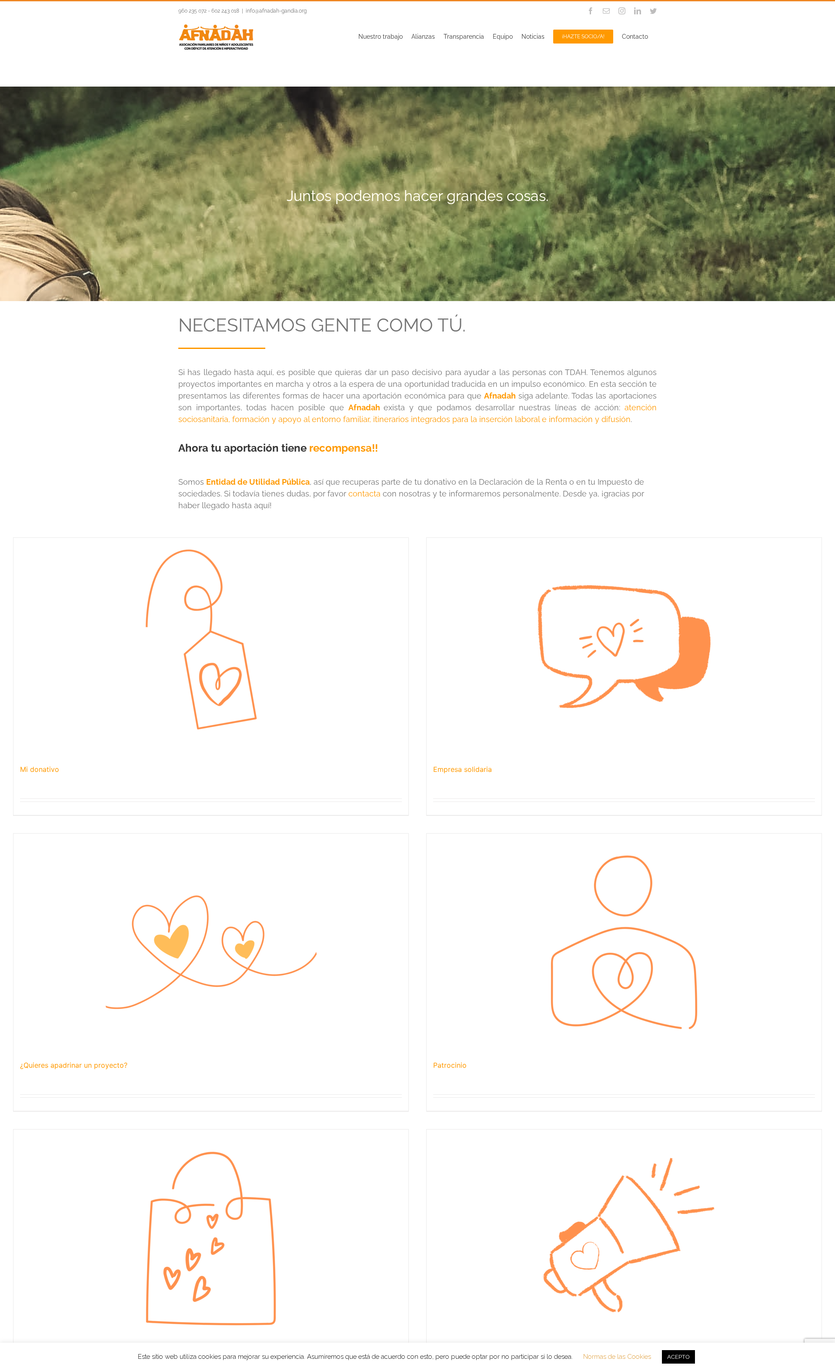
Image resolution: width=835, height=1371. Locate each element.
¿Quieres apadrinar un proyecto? (73, 1065)
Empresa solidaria (462, 769)
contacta (364, 493)
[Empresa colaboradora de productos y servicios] (210, 1238)
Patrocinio (450, 1065)
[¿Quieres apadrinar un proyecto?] (210, 942)
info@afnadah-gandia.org (276, 11)
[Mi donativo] (210, 646)
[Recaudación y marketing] (624, 1238)
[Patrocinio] (624, 942)
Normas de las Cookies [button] (617, 1357)
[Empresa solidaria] (624, 646)
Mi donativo (39, 769)
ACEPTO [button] (678, 1357)
